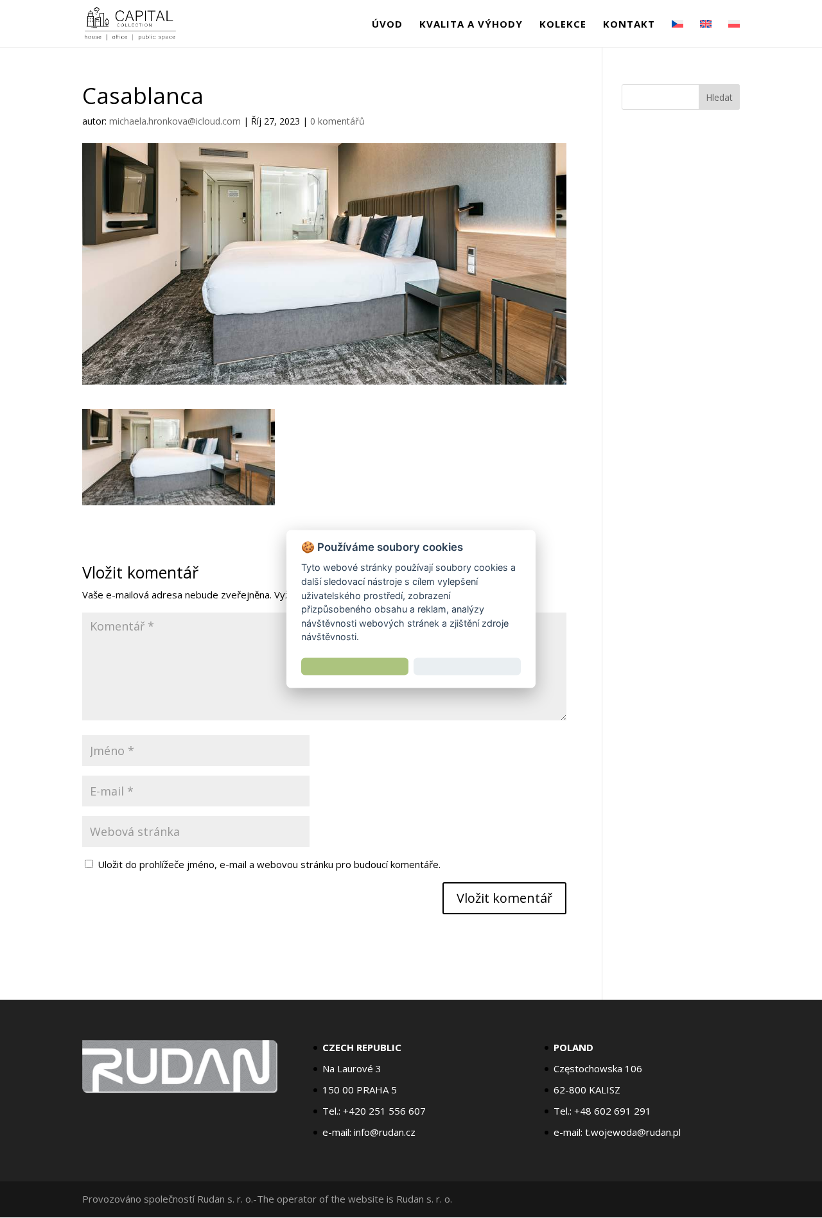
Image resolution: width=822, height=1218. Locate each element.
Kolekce (562, 24)
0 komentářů (337, 121)
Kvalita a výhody (471, 24)
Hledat (719, 97)
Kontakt (629, 24)
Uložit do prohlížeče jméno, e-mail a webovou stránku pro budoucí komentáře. (269, 864)
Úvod (387, 24)
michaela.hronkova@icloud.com (175, 121)
